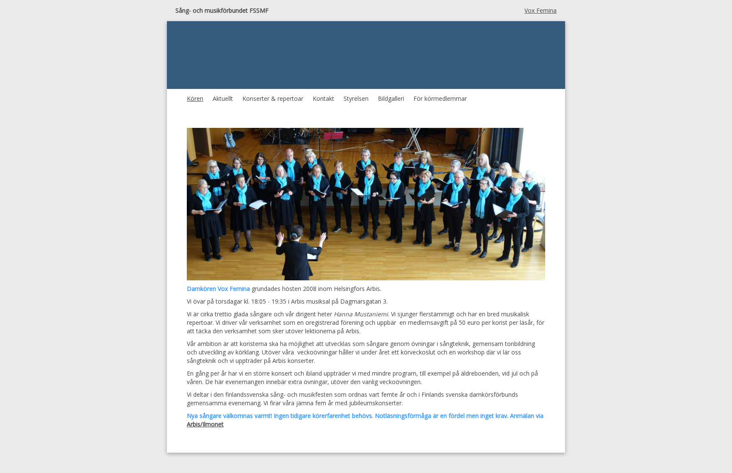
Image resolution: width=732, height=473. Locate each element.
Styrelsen (356, 98)
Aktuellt (223, 98)
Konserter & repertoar (272, 98)
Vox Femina (540, 10)
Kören (195, 98)
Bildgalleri (391, 98)
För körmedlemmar (440, 98)
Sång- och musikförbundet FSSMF (222, 10)
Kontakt (323, 98)
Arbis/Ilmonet (205, 424)
